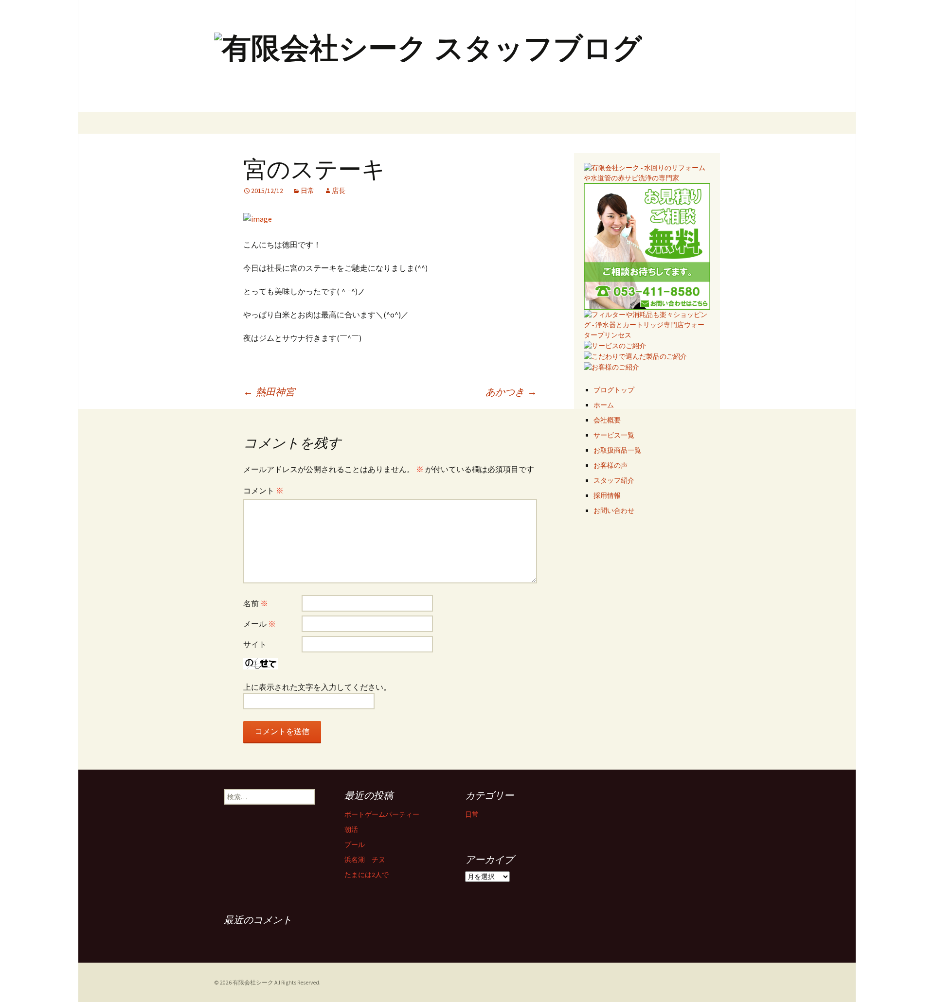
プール (354, 844)
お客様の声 (610, 465)
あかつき (511, 392)
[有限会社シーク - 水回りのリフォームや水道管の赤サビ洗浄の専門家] (647, 172)
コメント (263, 490)
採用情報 (607, 495)
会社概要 (607, 420)
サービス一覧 (613, 435)
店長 (338, 190)
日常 (307, 190)
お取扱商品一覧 (617, 450)
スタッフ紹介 (613, 480)
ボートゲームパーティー (381, 814)
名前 (255, 603)
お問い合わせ (613, 510)
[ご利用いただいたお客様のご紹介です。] (611, 366)
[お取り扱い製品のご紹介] (635, 356)
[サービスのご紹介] (615, 345)
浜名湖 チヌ (364, 859)
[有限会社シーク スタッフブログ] (467, 56)
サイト (255, 644)
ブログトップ (613, 390)
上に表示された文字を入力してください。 (317, 687)
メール (259, 624)
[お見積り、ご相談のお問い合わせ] (647, 245)
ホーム (603, 405)
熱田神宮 (269, 392)
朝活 (351, 829)
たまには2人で (366, 874)
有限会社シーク (253, 982)
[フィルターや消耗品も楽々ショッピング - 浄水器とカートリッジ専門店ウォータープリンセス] (647, 324)
